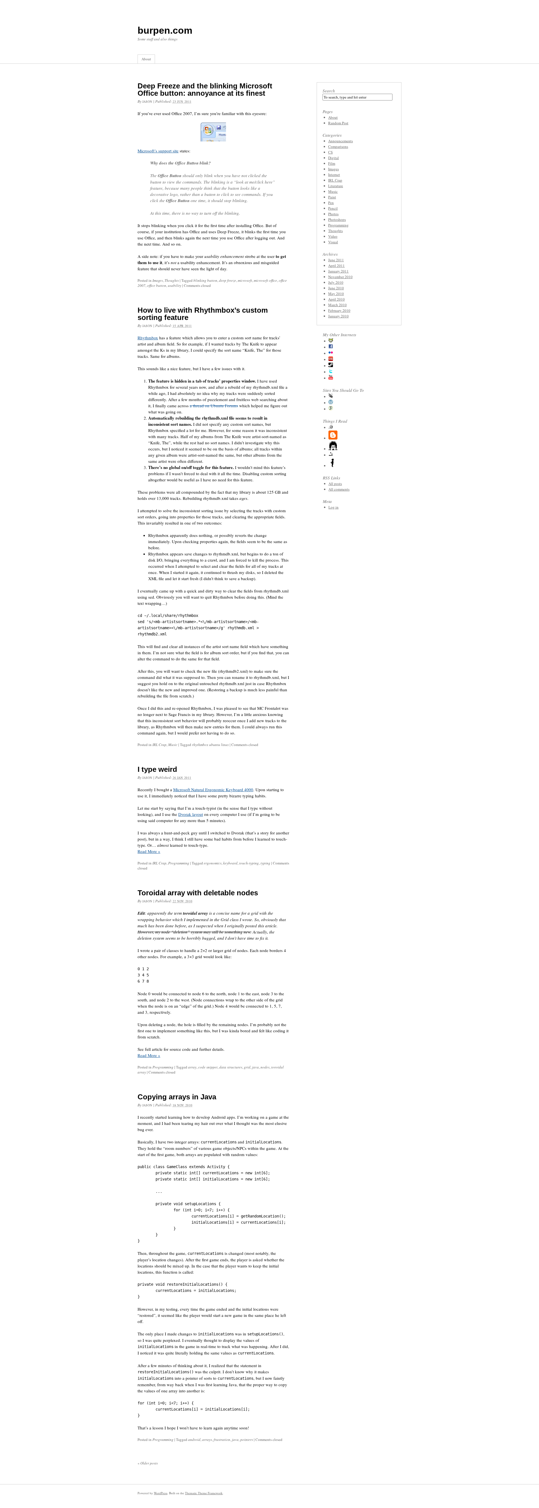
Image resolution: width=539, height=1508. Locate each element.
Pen (331, 202)
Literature (335, 185)
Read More (149, 851)
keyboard (230, 863)
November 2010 (340, 276)
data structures (230, 1067)
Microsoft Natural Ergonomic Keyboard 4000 (213, 789)
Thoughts (172, 280)
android (194, 1439)
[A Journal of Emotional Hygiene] (332, 465)
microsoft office (265, 280)
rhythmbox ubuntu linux (210, 744)
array (192, 1067)
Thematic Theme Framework (204, 1493)
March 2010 (337, 304)
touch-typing (249, 863)
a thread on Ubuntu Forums (214, 405)
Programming (178, 863)
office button (156, 285)
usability (174, 285)
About (146, 58)
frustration (222, 1439)
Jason (147, 101)
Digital (333, 157)
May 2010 (336, 293)
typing (265, 863)
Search (329, 90)
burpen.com (165, 30)
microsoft (245, 280)
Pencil (333, 208)
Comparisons (338, 146)
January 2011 (338, 271)
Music (172, 744)
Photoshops (337, 219)
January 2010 (338, 316)
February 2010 (339, 310)
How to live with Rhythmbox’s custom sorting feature (203, 314)
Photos (333, 213)
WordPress (160, 1493)
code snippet (208, 1067)
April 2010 (336, 299)
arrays (207, 1439)
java (255, 1067)
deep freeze (227, 280)
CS (330, 152)
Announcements (340, 140)
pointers (246, 1439)
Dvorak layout (190, 814)
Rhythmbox (148, 337)
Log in (333, 507)
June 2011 (336, 259)
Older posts (148, 1463)
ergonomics (212, 863)
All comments (339, 489)
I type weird (157, 769)
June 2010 (336, 287)
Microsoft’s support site (158, 151)
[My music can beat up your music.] (330, 359)
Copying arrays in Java (177, 1097)
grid (247, 1067)
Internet (334, 174)
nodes (265, 1067)
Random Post (338, 122)
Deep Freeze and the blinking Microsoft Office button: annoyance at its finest (205, 89)
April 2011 (336, 265)
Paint (332, 197)
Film (331, 163)
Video (332, 236)
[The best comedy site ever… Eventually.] (330, 396)
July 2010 (335, 282)
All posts (335, 483)
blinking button (205, 280)
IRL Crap (159, 744)
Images (157, 280)
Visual (333, 241)
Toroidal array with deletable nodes (198, 893)
